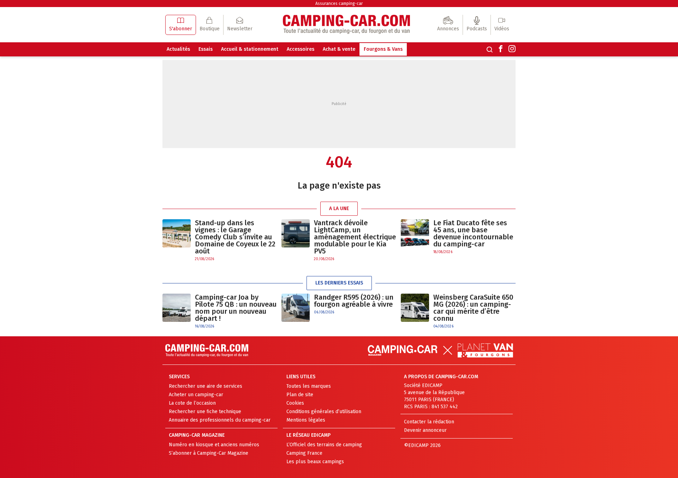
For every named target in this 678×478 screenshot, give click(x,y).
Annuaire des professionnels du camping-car (219, 420)
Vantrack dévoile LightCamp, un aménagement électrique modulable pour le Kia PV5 (355, 237)
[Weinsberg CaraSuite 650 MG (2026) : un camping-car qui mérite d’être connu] (415, 311)
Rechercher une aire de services (205, 386)
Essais (205, 49)
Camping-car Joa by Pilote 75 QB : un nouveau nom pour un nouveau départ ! (235, 308)
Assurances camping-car (339, 3)
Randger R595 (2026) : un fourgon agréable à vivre (353, 300)
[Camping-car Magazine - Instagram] (512, 49)
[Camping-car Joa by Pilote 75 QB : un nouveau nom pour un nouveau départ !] (176, 311)
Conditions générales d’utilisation (323, 412)
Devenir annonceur (425, 430)
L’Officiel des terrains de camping (324, 445)
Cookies (295, 403)
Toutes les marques (308, 386)
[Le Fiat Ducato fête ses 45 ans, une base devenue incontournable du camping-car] (415, 237)
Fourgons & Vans (383, 49)
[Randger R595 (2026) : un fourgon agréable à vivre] (295, 308)
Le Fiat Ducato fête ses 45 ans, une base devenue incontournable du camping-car (473, 233)
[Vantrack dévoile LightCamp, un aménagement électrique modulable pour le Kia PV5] (295, 240)
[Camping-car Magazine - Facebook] (500, 49)
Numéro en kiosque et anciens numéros (214, 445)
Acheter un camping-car (196, 395)
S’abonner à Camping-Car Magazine (208, 453)
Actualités (178, 49)
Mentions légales (305, 420)
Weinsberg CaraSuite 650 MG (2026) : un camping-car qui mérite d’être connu (473, 308)
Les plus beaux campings (315, 462)
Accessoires (300, 49)
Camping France (304, 453)
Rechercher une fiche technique (205, 412)
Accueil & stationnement (249, 49)
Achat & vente (339, 49)
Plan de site (299, 395)
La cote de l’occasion (192, 403)
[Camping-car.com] (346, 25)
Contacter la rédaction (429, 422)
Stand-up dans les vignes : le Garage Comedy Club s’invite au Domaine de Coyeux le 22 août (235, 237)
